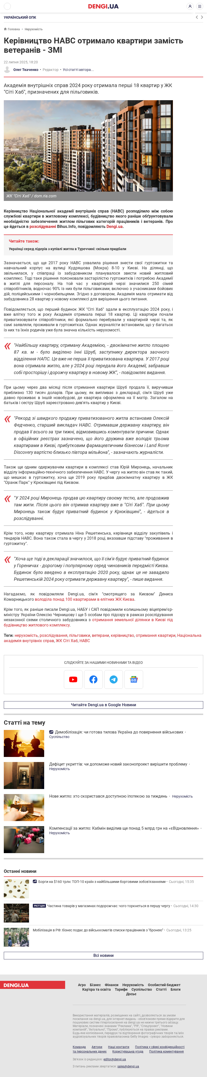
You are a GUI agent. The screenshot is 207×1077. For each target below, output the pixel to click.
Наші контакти (118, 1047)
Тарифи (121, 989)
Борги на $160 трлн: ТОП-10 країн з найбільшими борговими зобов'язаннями (102, 882)
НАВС (85, 640)
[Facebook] (93, 679)
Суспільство (59, 737)
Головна (14, 29)
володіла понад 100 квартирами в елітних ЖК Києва (84, 599)
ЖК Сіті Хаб (67, 640)
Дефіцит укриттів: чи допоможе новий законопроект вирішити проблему (118, 764)
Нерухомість (34, 29)
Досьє (131, 994)
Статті (161, 989)
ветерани (100, 635)
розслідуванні (43, 226)
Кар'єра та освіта (96, 989)
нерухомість (26, 635)
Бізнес (95, 985)
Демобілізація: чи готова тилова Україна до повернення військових (119, 732)
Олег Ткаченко (25, 70)
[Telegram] (113, 679)
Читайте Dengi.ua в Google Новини (103, 704)
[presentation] (196, 17)
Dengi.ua (115, 226)
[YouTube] (73, 679)
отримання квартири (155, 635)
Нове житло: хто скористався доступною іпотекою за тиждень (108, 796)
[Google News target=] (133, 679)
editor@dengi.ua (115, 1059)
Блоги (175, 989)
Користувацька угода (127, 1051)
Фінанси (111, 985)
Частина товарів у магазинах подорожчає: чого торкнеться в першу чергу (108, 906)
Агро (82, 985)
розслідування (53, 635)
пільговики (79, 635)
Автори (97, 1047)
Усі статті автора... (78, 70)
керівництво (122, 635)
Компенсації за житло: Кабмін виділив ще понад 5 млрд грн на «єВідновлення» (124, 828)
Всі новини (103, 955)
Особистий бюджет (164, 985)
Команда (79, 1047)
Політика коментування (166, 1051)
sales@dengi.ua (128, 1066)
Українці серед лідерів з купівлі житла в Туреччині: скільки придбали (67, 249)
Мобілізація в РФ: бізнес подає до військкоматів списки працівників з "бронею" (98, 930)
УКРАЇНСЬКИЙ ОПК (20, 17)
